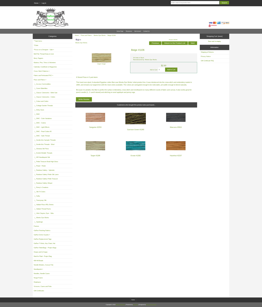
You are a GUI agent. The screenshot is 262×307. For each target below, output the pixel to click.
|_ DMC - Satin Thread (42, 136)
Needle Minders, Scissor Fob (43, 265)
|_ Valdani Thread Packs (42, 209)
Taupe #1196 (95, 156)
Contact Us (146, 31)
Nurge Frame (38, 278)
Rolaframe (37, 282)
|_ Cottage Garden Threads (43, 105)
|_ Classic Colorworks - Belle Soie (45, 92)
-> (40, 80)
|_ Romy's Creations (41, 187)
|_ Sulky (37, 196)
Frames (36, 226)
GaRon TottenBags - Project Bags (45, 248)
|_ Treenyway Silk (40, 200)
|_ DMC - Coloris (40, 123)
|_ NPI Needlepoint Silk (42, 157)
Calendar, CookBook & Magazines (45, 67)
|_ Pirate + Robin (40, 166)
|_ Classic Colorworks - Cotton (44, 97)
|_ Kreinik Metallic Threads (43, 153)
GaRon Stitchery (120, 304)
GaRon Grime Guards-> (42, 235)
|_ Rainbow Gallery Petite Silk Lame (46, 174)
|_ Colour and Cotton (41, 101)
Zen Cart (135, 304)
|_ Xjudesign (38, 222)
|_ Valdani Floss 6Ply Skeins (44, 204)
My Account (137, 31)
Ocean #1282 (135, 156)
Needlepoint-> (38, 269)
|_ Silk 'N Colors (39, 192)
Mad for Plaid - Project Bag (43, 256)
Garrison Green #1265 (135, 130)
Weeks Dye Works (100, 35)
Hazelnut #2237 (176, 156)
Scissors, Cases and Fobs (43, 286)
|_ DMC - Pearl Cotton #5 (42, 131)
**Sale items (38, 41)
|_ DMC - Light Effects (41, 127)
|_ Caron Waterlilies (40, 88)
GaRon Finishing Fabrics (42, 230)
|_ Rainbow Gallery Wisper (43, 183)
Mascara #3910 (176, 127)
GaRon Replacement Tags (42, 239)
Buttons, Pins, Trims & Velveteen (45, 62)
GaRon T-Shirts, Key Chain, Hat (44, 243)
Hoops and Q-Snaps (40, 252)
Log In (44, 3)
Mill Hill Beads (38, 260)
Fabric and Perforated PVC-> (43, 75)
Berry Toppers (38, 58)
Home (36, 3)
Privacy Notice (206, 56)
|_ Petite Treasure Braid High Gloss (46, 161)
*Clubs (36, 45)
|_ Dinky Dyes (39, 110)
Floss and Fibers (86, 35)
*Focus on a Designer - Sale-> (44, 49)
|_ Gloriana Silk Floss (41, 149)
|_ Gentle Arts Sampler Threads (45, 140)
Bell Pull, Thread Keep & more (44, 54)
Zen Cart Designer (151, 304)
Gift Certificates (39, 291)
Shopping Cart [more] (214, 36)
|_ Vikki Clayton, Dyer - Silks (44, 213)
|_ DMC (37, 114)
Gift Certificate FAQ (207, 61)
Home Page (120, 31)
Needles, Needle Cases (42, 273)
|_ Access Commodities (42, 84)
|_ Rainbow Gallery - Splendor (44, 170)
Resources (129, 31)
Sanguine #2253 (95, 127)
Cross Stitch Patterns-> (42, 71)
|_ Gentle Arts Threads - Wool (44, 144)
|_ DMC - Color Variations (43, 118)
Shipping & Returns (207, 52)
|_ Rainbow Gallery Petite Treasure (46, 179)
